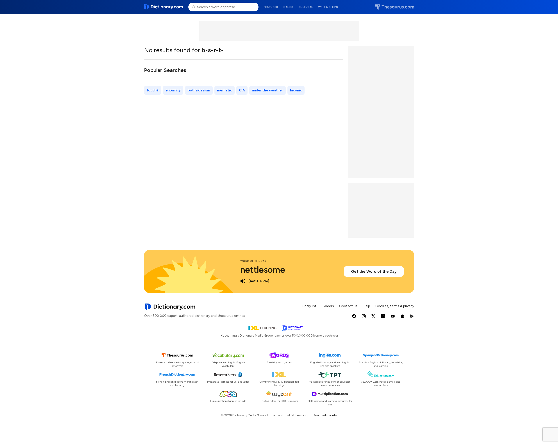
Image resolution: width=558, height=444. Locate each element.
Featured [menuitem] (271, 7)
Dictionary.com (163, 7)
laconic (296, 90)
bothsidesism (199, 90)
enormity (173, 90)
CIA (242, 90)
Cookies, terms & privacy (394, 306)
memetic (224, 90)
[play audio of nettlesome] (243, 281)
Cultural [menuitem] (306, 7)
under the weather (267, 90)
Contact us (348, 306)
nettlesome (262, 269)
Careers (328, 306)
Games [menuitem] (288, 7)
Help (366, 306)
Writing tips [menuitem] (328, 7)
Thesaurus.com (394, 7)
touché (153, 90)
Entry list (309, 306)
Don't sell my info (325, 415)
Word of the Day (253, 260)
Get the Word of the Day (374, 271)
